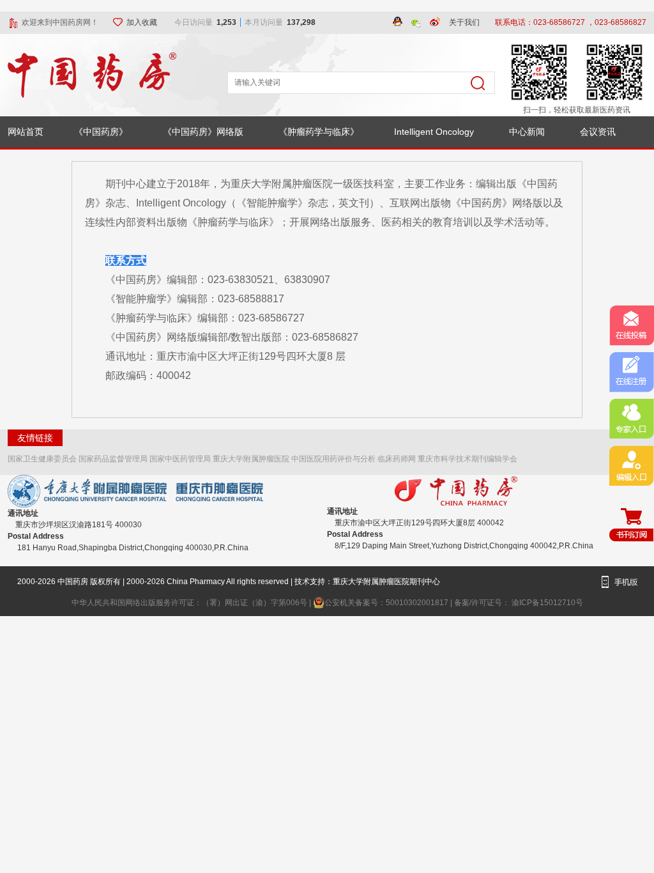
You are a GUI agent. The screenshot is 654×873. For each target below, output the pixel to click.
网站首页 (25, 132)
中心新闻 (527, 132)
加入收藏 (142, 22)
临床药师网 (396, 458)
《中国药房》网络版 (203, 132)
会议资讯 (598, 132)
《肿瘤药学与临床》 (318, 132)
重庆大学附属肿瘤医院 (251, 458)
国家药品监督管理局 (113, 458)
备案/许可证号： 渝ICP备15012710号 (518, 602)
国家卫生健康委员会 (42, 458)
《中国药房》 (101, 132)
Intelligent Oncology (434, 132)
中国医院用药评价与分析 (333, 458)
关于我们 (464, 22)
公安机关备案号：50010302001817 (387, 602)
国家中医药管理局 (180, 458)
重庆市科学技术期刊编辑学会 (467, 458)
